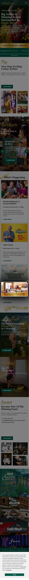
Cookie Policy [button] (23, 566)
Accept (14, 574)
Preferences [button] (8, 570)
